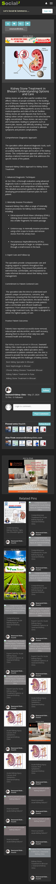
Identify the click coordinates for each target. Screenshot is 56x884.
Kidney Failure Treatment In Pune (20, 374)
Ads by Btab (28, 36)
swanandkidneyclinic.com (18, 29)
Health (21, 424)
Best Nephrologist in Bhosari (18, 366)
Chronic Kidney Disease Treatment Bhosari (24, 370)
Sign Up (47, 11)
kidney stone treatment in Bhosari (23, 344)
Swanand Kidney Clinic (20, 541)
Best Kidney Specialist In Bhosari (20, 362)
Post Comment (42, 413)
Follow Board (44, 424)
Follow (46, 390)
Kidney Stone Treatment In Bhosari (21, 378)
